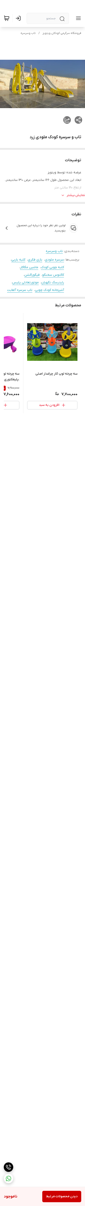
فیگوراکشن (32, 275)
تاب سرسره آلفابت (19, 290)
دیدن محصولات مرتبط (61, 1196)
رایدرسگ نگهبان (52, 282)
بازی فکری (35, 259)
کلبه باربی (18, 259)
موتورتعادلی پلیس (25, 282)
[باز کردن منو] (77, 18)
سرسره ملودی (54, 259)
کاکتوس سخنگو (53, 275)
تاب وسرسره (28, 33)
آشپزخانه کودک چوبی (49, 290)
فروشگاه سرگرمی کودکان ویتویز (61, 33)
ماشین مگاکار (29, 267)
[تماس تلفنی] (8, 1167)
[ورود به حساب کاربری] (19, 18)
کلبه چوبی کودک (52, 267)
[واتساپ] (8, 1178)
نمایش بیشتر (76, 195)
